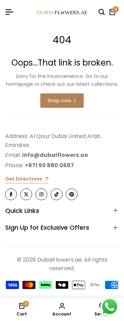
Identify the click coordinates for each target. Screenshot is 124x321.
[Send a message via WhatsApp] (110, 307)
